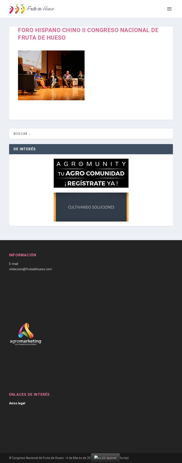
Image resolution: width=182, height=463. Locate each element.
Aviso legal (17, 403)
